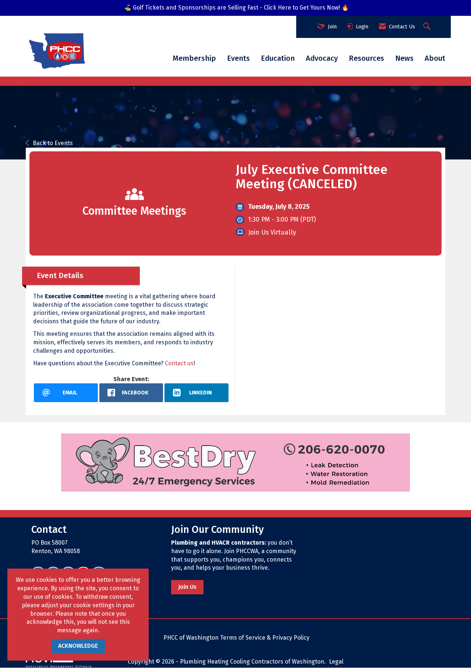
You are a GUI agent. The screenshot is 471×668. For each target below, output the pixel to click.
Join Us (187, 586)
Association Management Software (59, 666)
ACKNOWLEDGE (78, 645)
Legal (336, 661)
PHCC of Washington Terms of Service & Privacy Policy (236, 637)
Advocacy (322, 58)
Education (278, 58)
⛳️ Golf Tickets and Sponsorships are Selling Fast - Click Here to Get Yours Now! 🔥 (236, 7)
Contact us (179, 363)
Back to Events (53, 143)
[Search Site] (427, 27)
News (404, 58)
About (435, 58)
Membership (194, 58)
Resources (366, 58)
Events (238, 58)
